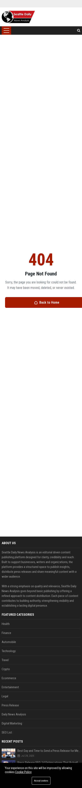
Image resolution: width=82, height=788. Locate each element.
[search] (78, 30)
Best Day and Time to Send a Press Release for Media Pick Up (48, 751)
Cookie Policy (23, 772)
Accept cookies (41, 780)
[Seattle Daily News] (18, 17)
